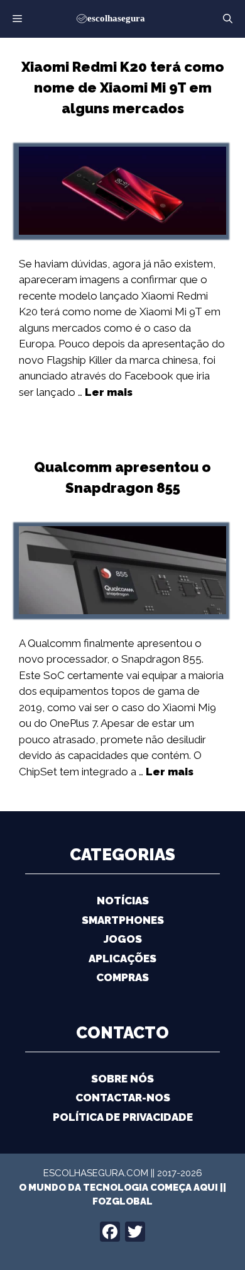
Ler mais (109, 392)
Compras (122, 977)
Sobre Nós (122, 1078)
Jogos (123, 939)
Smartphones (123, 920)
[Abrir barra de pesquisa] (227, 19)
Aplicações (122, 958)
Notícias (123, 900)
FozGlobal (122, 1201)
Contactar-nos (122, 1097)
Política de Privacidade (123, 1117)
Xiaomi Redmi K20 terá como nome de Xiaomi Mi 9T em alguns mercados (122, 87)
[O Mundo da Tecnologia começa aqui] (122, 17)
